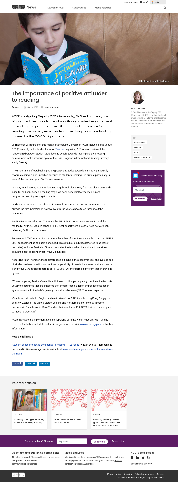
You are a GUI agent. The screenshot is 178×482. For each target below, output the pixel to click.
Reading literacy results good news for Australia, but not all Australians (106, 422)
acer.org (128, 2)
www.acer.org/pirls (90, 324)
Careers (160, 474)
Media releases (104, 7)
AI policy (127, 474)
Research (16, 107)
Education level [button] (56, 7)
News (31, 7)
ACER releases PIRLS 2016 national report (67, 421)
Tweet (29, 363)
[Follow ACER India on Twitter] (147, 2)
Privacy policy (156, 198)
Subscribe (140, 198)
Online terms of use (144, 474)
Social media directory (141, 463)
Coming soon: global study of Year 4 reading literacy (29, 421)
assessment (139, 142)
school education (142, 157)
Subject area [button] (79, 7)
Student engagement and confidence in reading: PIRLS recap (45, 344)
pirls (136, 152)
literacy (137, 147)
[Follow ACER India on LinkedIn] (143, 2)
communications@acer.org (24, 464)
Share (16, 363)
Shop (136, 2)
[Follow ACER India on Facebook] (141, 2)
